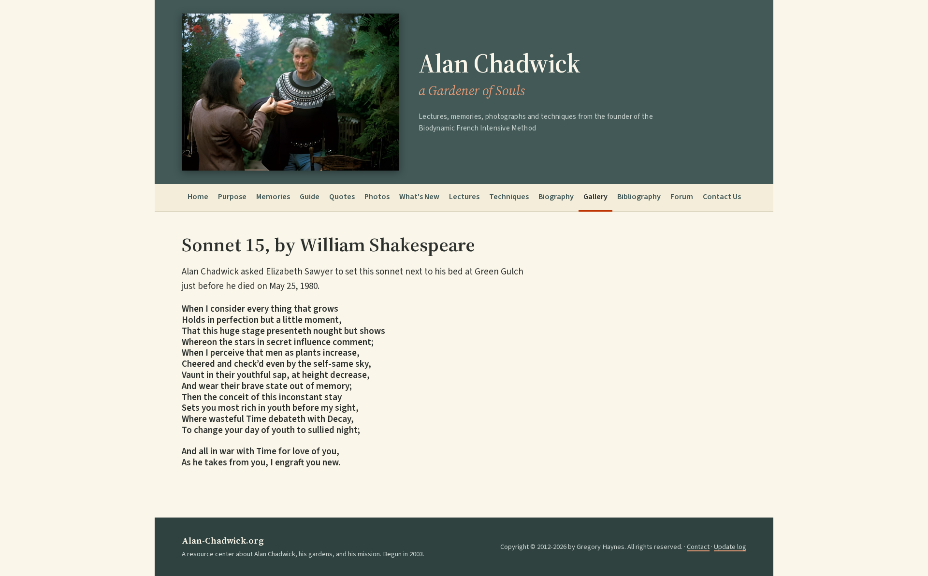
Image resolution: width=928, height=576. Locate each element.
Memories (273, 196)
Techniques (509, 196)
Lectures (464, 196)
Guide (309, 196)
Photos (377, 196)
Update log (730, 547)
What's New (419, 196)
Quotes (342, 196)
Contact (698, 547)
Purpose (232, 196)
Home (198, 196)
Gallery (595, 196)
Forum (681, 196)
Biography (556, 196)
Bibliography (639, 196)
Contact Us (722, 196)
